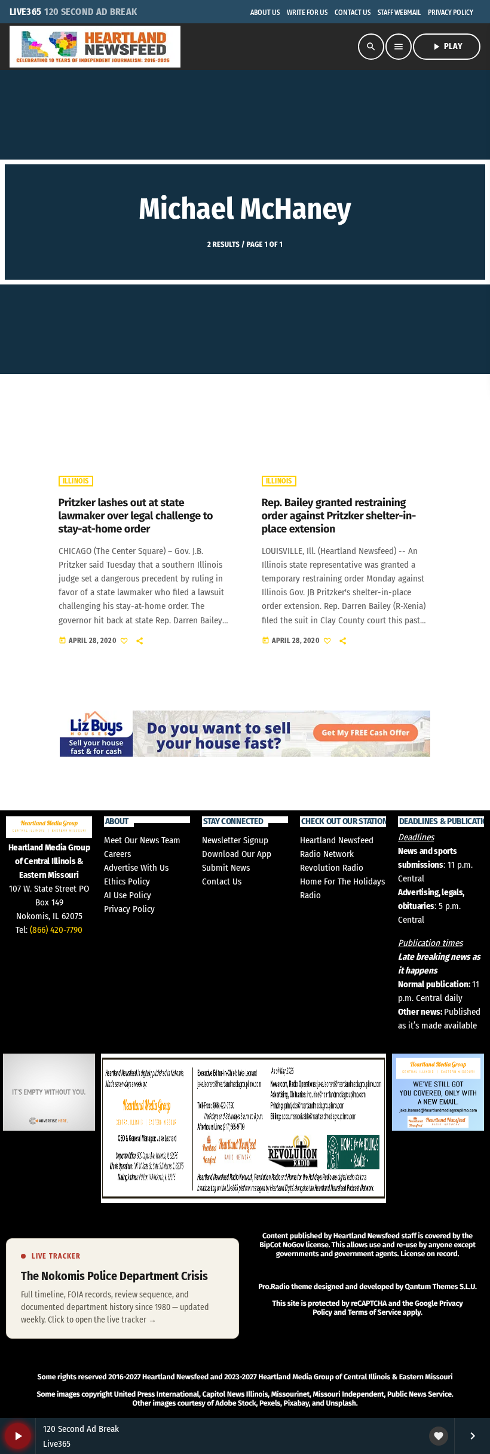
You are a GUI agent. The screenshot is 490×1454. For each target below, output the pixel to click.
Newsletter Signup (235, 840)
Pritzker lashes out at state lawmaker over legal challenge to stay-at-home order (136, 515)
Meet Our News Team (142, 840)
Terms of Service (374, 1312)
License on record (428, 1254)
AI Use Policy (127, 895)
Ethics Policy (127, 881)
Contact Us (221, 881)
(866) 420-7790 (56, 930)
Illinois (76, 481)
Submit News (226, 867)
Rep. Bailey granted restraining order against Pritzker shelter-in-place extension (339, 515)
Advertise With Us (136, 867)
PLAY (447, 46)
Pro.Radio (273, 1286)
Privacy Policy (129, 909)
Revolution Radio (331, 867)
